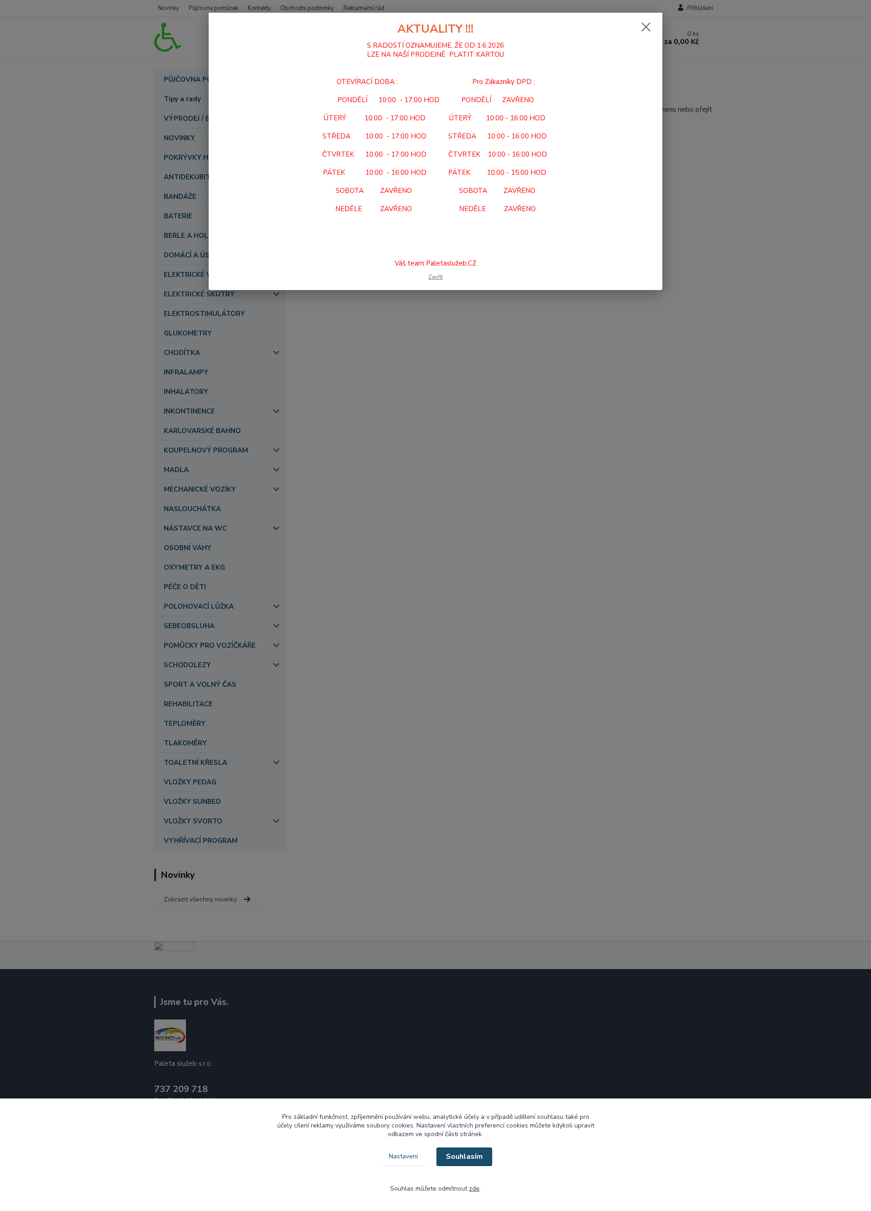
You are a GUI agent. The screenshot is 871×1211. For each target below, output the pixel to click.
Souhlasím (464, 1157)
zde (474, 1188)
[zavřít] (646, 27)
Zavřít (435, 277)
